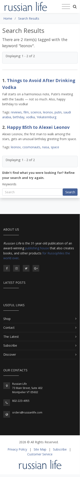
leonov (48, 112)
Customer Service (40, 454)
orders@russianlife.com (27, 412)
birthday (18, 117)
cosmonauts (31, 147)
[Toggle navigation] (66, 7)
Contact (9, 327)
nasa (45, 147)
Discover (9, 354)
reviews (16, 112)
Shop (7, 319)
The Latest (11, 336)
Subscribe (10, 345)
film (26, 112)
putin (58, 112)
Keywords (9, 184)
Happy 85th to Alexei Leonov (38, 127)
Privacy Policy (17, 449)
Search (70, 192)
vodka (30, 117)
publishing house (37, 248)
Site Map (40, 449)
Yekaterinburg (46, 117)
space (55, 147)
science (36, 112)
